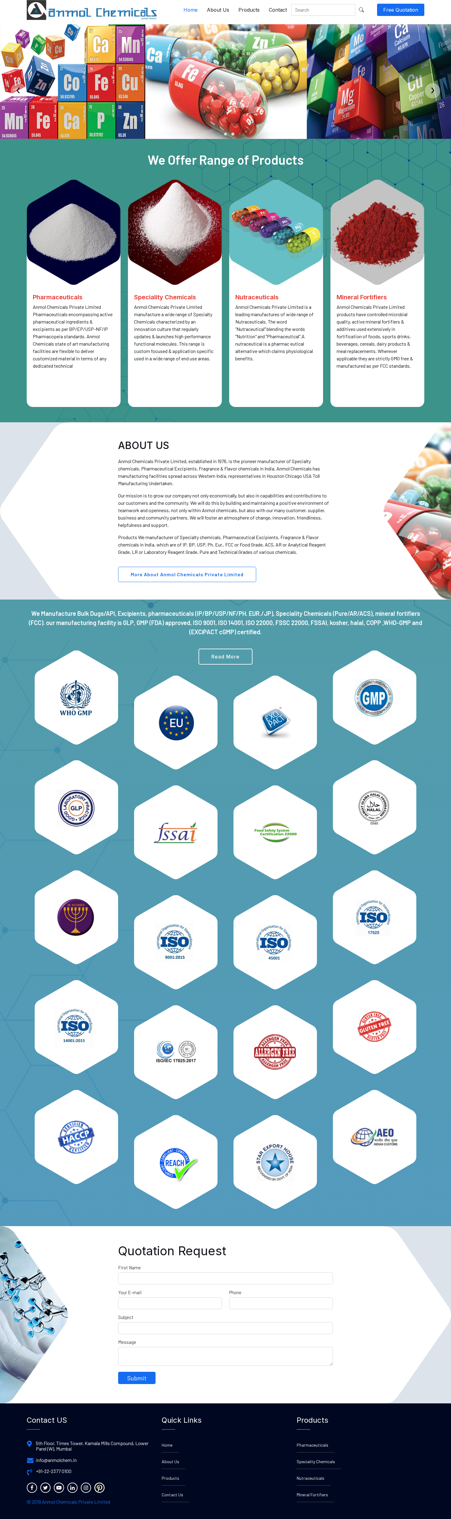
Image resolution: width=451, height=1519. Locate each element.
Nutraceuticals (310, 1478)
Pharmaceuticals (312, 1445)
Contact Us (172, 1494)
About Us (218, 10)
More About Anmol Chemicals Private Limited (187, 574)
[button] (218, 134)
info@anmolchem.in (56, 1460)
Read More (225, 657)
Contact (278, 10)
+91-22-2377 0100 (53, 1471)
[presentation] (18, 90)
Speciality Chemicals (316, 1461)
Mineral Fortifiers (312, 1494)
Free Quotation (400, 10)
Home (190, 10)
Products (249, 10)
